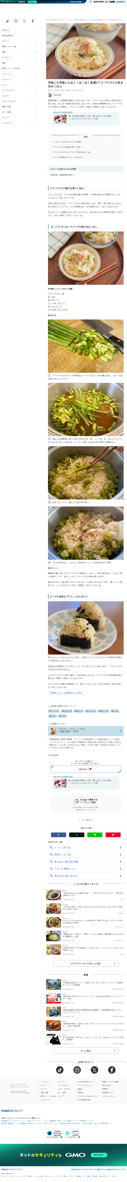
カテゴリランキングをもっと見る (86, 963)
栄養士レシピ (104, 711)
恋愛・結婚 (6, 106)
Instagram (54, 755)
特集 (3, 63)
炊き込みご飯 (67, 711)
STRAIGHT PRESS (118, 989)
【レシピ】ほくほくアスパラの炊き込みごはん (72, 152)
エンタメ (5, 96)
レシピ (4, 85)
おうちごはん (91, 711)
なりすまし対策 (87, 1123)
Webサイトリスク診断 (64, 1121)
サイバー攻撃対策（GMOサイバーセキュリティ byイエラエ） (34, 1123)
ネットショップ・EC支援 (24, 1176)
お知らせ (5, 30)
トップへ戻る (85, 820)
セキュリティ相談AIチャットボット (83, 1120)
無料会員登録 (7, 35)
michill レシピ (119, 927)
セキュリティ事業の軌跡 (100, 1123)
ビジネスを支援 (38, 1176)
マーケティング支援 (60, 1176)
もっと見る (86, 1050)
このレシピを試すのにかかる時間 (67, 142)
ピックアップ (7, 123)
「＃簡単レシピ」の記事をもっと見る (65, 692)
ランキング (6, 57)
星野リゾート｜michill (10, 68)
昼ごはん (53, 716)
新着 (3, 52)
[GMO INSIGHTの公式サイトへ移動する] (12, 1110)
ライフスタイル (8, 90)
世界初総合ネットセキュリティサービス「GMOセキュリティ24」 (21, 1121)
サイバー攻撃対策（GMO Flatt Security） (67, 1123)
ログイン (5, 41)
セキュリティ (49, 1176)
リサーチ (71, 1176)
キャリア (5, 117)
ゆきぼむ (121, 913)
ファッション (7, 74)
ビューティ (6, 79)
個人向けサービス (105, 1176)
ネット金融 (87, 1176)
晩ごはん (63, 716)
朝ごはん (115, 711)
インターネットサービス (8, 1176)
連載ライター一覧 (9, 46)
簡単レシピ (79, 711)
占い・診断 (6, 112)
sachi (122, 899)
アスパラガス (54, 194)
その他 (114, 1176)
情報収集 (78, 1176)
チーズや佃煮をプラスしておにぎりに (69, 157)
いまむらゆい (57, 95)
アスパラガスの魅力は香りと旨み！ (68, 147)
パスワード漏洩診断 (49, 1121)
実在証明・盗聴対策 (7, 1123)
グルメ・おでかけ (9, 101)
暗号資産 (94, 1176)
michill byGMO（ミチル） (55, 20)
